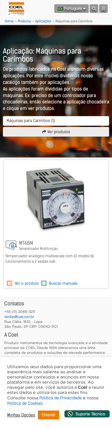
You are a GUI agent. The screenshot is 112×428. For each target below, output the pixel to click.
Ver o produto (26, 283)
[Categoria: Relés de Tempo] (11, 246)
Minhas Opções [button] (21, 415)
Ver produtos (58, 131)
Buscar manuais (63, 283)
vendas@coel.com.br (19, 317)
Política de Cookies (25, 403)
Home (9, 21)
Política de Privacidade (60, 397)
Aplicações (43, 21)
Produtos (24, 21)
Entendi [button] (48, 414)
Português (73, 8)
